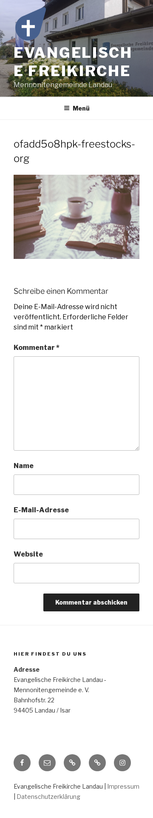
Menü (81, 108)
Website (28, 554)
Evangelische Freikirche (73, 62)
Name (24, 466)
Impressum (123, 786)
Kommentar (37, 348)
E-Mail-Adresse (41, 510)
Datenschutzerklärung (48, 796)
